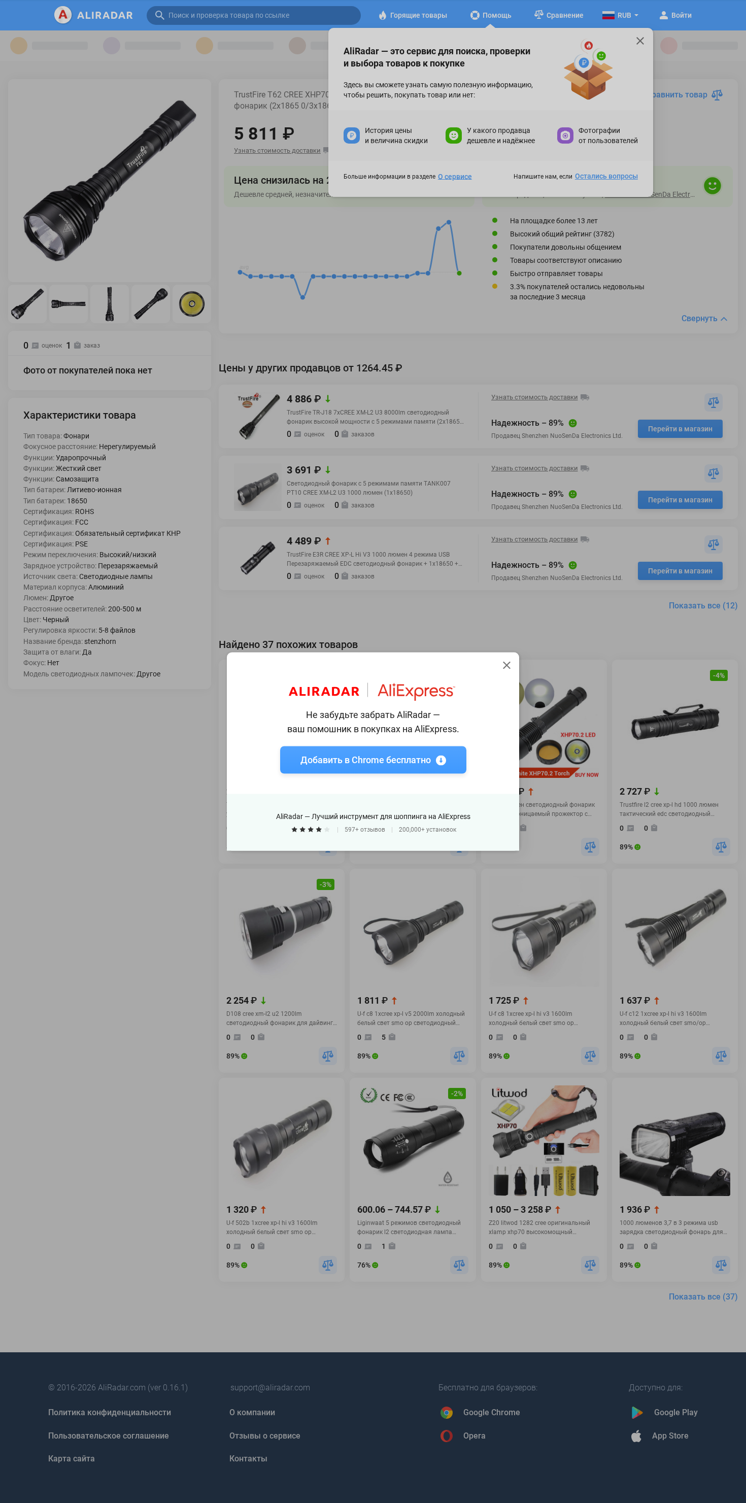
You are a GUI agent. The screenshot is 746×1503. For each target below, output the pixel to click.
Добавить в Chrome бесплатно (365, 760)
